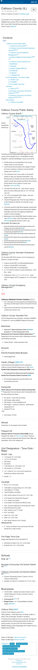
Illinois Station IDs (8, 653)
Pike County (20, 436)
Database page (24, 14)
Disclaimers (19, 663)
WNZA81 (7, 204)
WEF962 (10, 218)
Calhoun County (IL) (20, 637)
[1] (7, 117)
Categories (5, 644)
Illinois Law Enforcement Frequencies (13, 651)
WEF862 (7, 221)
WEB (12, 26)
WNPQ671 (12, 604)
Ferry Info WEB (15, 185)
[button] (3, 35)
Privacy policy (19, 660)
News (18, 171)
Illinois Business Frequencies (11, 646)
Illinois (12, 644)
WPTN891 (30, 330)
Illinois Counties (19, 640)
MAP (16, 609)
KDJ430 (23, 228)
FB (15, 26)
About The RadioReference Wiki (19, 662)
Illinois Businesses (22, 644)
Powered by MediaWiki (19, 667)
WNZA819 (11, 247)
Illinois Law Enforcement (10, 649)
